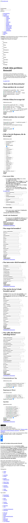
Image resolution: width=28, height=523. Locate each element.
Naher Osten (8, 26)
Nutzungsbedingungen (8, 516)
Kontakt (5, 513)
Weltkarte (5, 33)
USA (4, 506)
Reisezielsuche (6, 13)
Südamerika (8, 30)
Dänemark (5, 505)
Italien (4, 498)
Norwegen (5, 510)
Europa (7, 23)
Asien (7, 20)
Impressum (5, 518)
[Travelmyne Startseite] (4, 1)
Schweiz (5, 499)
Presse (4, 515)
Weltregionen (6, 15)
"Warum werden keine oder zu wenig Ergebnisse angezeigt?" (14, 430)
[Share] (14, 440)
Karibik (7, 24)
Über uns (5, 512)
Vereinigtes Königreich (8, 509)
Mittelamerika (9, 25)
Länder (4, 31)
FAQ (8, 81)
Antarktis (8, 18)
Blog (4, 34)
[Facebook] (14, 436)
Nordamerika (9, 28)
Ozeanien (8, 29)
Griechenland (6, 496)
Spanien (5, 502)
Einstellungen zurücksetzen (9, 225)
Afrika (7, 17)
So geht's (5, 14)
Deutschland (6, 495)
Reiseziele (5, 520)
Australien (8, 22)
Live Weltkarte (6, 521)
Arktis (7, 19)
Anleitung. (3, 431)
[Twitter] (14, 438)
